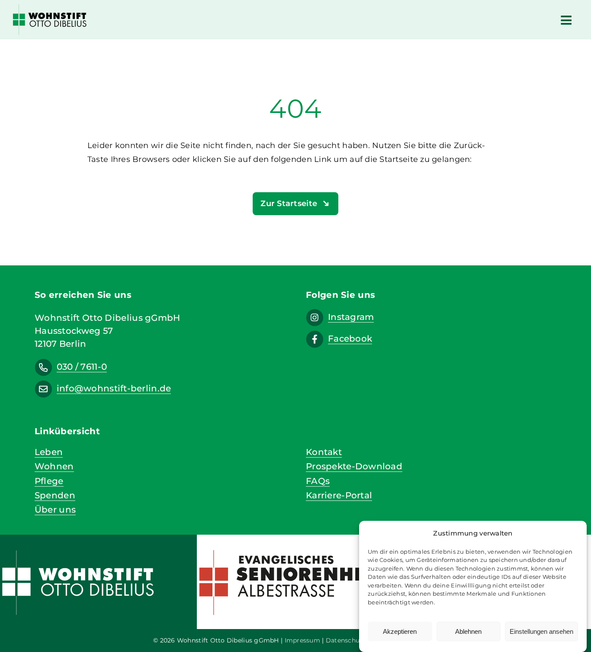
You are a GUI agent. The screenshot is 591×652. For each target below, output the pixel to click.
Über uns (55, 509)
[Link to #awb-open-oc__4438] (566, 20)
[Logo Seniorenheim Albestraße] (295, 547)
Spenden (55, 495)
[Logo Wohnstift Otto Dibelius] (98, 547)
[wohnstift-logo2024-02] (50, 8)
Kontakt (324, 451)
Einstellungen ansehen (541, 631)
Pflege (49, 480)
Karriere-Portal (339, 495)
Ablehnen (468, 631)
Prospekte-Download (354, 466)
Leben (49, 451)
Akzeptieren (400, 631)
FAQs (318, 480)
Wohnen (54, 466)
